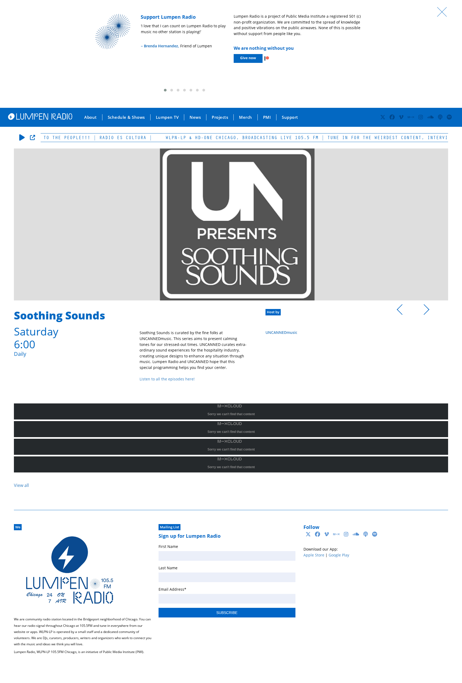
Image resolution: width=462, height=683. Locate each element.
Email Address (172, 589)
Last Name (168, 567)
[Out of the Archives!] (424, 310)
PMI (267, 117)
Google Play (339, 555)
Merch (245, 117)
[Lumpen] (40, 118)
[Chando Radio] (402, 310)
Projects (220, 117)
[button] (165, 90)
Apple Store (313, 555)
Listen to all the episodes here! (167, 378)
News (195, 117)
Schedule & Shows (126, 117)
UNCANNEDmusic (281, 332)
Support (290, 117)
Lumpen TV (167, 117)
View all (21, 485)
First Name (168, 546)
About (90, 117)
